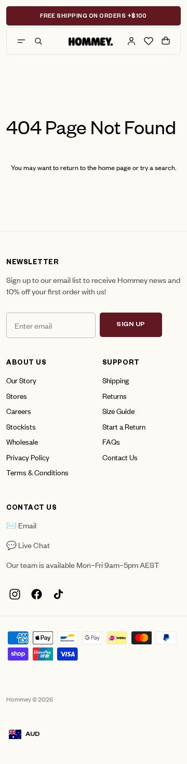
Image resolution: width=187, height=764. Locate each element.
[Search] (38, 41)
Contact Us (120, 456)
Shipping (115, 379)
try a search (157, 167)
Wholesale (22, 441)
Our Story (21, 379)
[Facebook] (36, 594)
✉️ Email (21, 525)
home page (114, 167)
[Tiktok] (58, 594)
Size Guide (118, 410)
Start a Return (123, 426)
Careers (18, 410)
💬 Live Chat (28, 544)
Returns (114, 395)
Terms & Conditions (37, 472)
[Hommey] (91, 41)
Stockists (21, 426)
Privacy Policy (27, 456)
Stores (16, 395)
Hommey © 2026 (29, 699)
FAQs (111, 441)
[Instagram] (14, 594)
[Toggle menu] (21, 41)
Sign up (130, 325)
